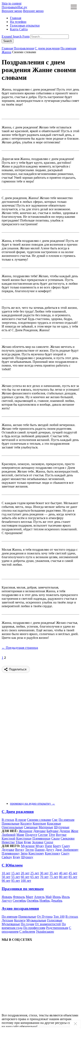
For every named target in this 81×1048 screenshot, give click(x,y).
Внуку (19, 849)
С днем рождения (47, 48)
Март (29, 897)
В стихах (8, 819)
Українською (45, 931)
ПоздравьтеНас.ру (14, 7)
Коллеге (26, 823)
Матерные (46, 827)
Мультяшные (11, 924)
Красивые (54, 823)
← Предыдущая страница (20, 647)
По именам (68, 48)
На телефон (18, 21)
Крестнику (52, 853)
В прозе (20, 819)
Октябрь (33, 900)
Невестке (8, 842)
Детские (7, 920)
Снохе (48, 842)
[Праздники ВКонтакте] (33, 976)
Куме (27, 842)
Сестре (43, 834)
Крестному (36, 853)
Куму (16, 857)
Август (7, 900)
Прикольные (11, 823)
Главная (15, 18)
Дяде (58, 849)
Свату (65, 853)
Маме (20, 834)
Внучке (61, 834)
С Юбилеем (12, 865)
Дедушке (8, 849)
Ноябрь (44, 900)
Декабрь (56, 900)
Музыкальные (36, 920)
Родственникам (57, 928)
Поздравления (24, 48)
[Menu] (73, 7)
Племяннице (41, 838)
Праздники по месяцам (23, 889)
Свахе (55, 838)
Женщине (25, 831)
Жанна (6, 52)
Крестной (8, 838)
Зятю (24, 853)
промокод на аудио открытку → (32, 803)
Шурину (27, 857)
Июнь (57, 897)
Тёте (52, 834)
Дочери (64, 831)
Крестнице (24, 838)
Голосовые (54, 920)
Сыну (66, 846)
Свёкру (7, 857)
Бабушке (53, 831)
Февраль (19, 897)
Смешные (31, 827)
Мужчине (28, 846)
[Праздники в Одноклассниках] (33, 1008)
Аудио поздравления (20, 908)
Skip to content (11, 3)
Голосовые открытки (25, 25)
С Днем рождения (18, 811)
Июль (66, 897)
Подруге (31, 834)
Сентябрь (19, 900)
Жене (74, 831)
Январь (7, 897)
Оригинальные (12, 827)
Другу (49, 849)
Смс (55, 819)
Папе (48, 846)
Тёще (19, 842)
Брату (57, 846)
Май (48, 897)
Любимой (9, 834)
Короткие (39, 823)
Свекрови (68, 838)
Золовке (37, 842)
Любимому (71, 849)
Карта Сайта (19, 29)
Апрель (39, 897)
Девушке (39, 831)
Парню (40, 849)
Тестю (29, 849)
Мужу (40, 846)
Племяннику (11, 853)
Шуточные (61, 827)
